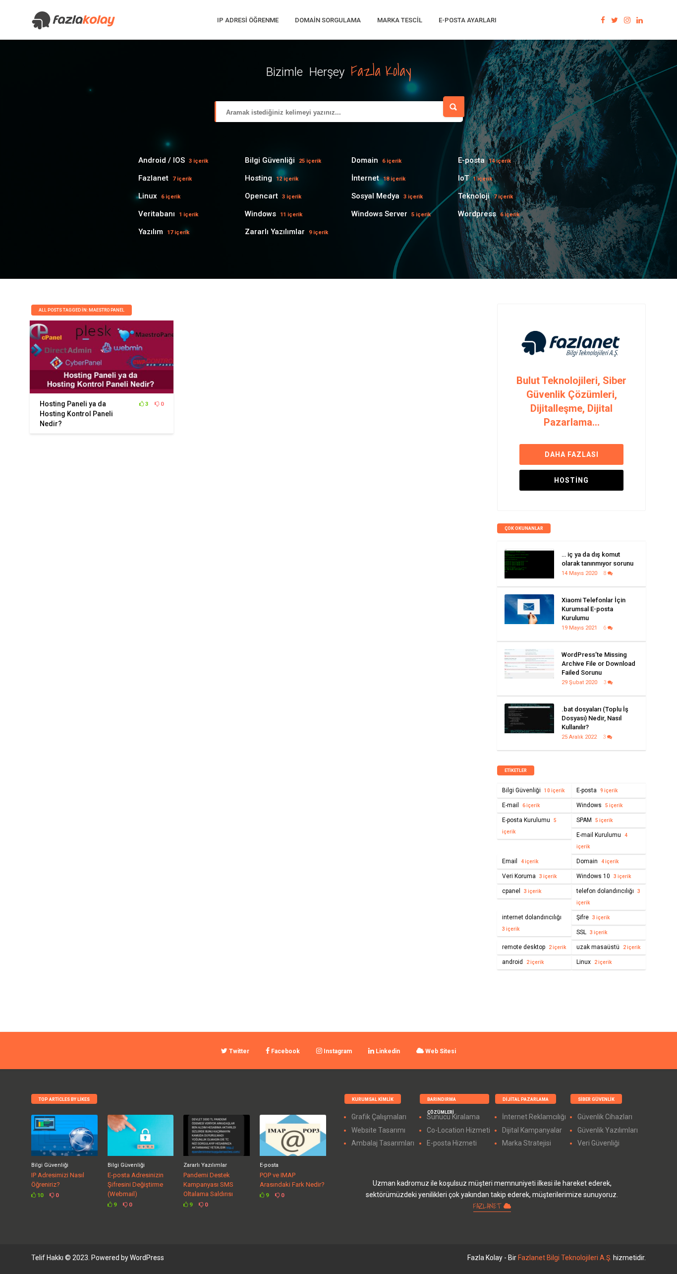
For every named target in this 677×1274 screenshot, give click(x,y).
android (523, 961)
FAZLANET (488, 1206)
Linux (147, 195)
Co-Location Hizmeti (458, 1130)
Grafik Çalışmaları (378, 1117)
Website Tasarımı (378, 1130)
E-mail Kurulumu (601, 840)
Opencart (261, 195)
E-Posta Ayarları (468, 20)
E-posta (471, 160)
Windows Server (379, 213)
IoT (463, 178)
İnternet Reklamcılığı (534, 1117)
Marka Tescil (399, 20)
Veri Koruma (529, 876)
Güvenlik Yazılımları (607, 1130)
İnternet (365, 178)
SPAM (594, 820)
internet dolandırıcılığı (532, 923)
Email (520, 861)
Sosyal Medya (375, 195)
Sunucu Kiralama (453, 1117)
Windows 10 (603, 876)
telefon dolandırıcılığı (608, 896)
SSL (591, 932)
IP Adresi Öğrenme (248, 20)
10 (39, 1195)
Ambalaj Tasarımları (382, 1143)
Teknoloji (474, 195)
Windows (260, 213)
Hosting (258, 178)
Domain (364, 160)
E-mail (521, 805)
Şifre (593, 917)
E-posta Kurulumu (529, 825)
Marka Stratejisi (526, 1143)
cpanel (521, 891)
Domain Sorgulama (328, 20)
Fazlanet (153, 178)
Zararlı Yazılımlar (275, 231)
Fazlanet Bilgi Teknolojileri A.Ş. (565, 1258)
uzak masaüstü (608, 947)
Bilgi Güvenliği (270, 160)
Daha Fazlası (572, 454)
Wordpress (477, 213)
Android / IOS (161, 160)
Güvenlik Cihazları (604, 1117)
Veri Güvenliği (598, 1143)
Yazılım (150, 231)
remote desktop (534, 947)
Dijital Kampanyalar (532, 1130)
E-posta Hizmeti (452, 1143)
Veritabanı (156, 213)
